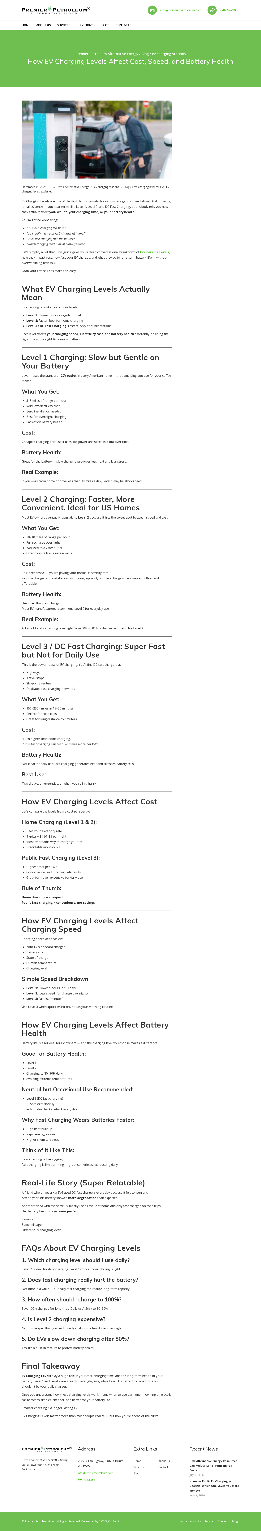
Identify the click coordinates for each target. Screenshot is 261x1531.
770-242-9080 (229, 10)
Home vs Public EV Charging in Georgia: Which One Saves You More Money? (214, 1485)
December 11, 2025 (34, 187)
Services (63, 25)
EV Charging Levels (154, 252)
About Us (43, 25)
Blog (106, 25)
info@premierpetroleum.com (180, 10)
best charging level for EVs (148, 187)
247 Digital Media (109, 1521)
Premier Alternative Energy (72, 187)
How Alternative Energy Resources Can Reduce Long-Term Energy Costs (213, 1465)
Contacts (123, 25)
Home (26, 25)
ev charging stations (106, 187)
